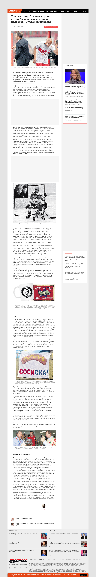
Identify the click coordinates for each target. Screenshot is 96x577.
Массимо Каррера (30, 509)
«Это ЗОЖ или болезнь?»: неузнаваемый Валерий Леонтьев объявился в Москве (23, 534)
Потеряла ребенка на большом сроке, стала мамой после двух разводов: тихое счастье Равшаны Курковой (74, 92)
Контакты (32, 559)
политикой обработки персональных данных (53, 574)
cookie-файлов (13, 575)
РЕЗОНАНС (44, 11)
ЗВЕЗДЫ (36, 11)
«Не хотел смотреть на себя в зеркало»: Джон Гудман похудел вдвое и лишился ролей (64, 534)
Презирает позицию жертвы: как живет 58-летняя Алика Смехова (23, 542)
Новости (28, 11)
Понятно (83, 575)
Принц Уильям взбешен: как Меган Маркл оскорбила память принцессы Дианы (75, 117)
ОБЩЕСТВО (65, 11)
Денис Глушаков (21, 509)
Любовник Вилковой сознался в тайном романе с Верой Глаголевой (75, 87)
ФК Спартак (38, 509)
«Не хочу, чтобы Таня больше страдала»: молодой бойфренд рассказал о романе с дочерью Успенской (64, 551)
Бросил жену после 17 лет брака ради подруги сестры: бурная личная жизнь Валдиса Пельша (74, 101)
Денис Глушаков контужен (24, 518)
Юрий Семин (45, 509)
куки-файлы (52, 560)
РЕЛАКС (74, 11)
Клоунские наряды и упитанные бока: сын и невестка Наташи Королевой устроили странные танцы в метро (64, 542)
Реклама (42, 559)
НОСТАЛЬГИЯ (55, 11)
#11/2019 (14, 509)
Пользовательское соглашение (70, 560)
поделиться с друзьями (51, 26)
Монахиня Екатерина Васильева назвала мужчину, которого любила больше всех (75, 109)
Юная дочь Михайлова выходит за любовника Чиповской (21, 551)
